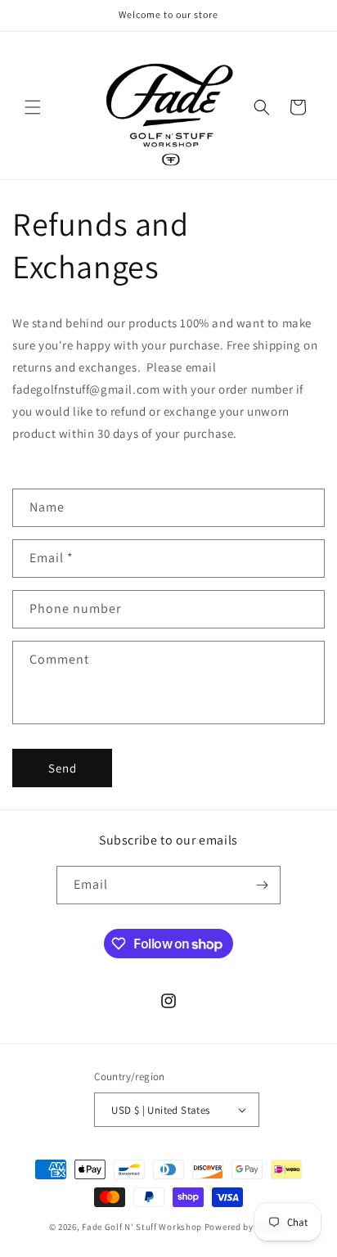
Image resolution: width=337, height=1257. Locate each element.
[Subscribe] (262, 885)
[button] (33, 107)
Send (62, 768)
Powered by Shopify (246, 1226)
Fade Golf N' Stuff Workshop (142, 1226)
